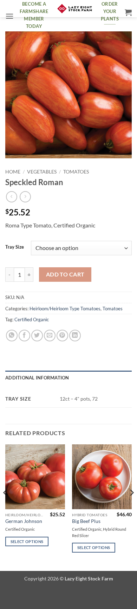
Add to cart (65, 274)
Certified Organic (31, 319)
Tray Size (14, 247)
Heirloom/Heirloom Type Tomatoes (65, 308)
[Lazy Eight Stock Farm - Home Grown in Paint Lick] (74, 8)
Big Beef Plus (86, 521)
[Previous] (5, 507)
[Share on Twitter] (37, 335)
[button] (9, 16)
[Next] (131, 507)
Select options (27, 541)
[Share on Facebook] (24, 335)
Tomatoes (76, 172)
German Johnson (23, 521)
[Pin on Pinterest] (62, 335)
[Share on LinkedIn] (75, 335)
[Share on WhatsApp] (12, 335)
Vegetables (42, 172)
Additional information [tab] (37, 377)
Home (12, 172)
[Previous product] (25, 196)
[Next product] (11, 196)
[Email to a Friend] (50, 335)
